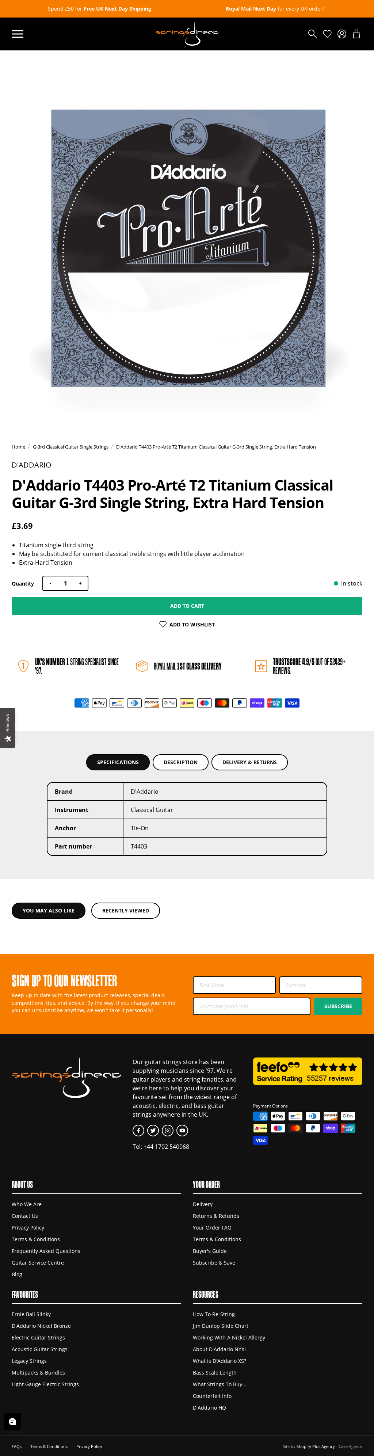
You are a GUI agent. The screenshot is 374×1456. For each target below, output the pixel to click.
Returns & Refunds (216, 1215)
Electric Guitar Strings (38, 1337)
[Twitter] (153, 1130)
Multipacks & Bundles (38, 1372)
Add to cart (187, 605)
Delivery (203, 1204)
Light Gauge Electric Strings (45, 1384)
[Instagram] (167, 1130)
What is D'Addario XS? (219, 1360)
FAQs (17, 1446)
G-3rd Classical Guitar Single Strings (70, 446)
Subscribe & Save (214, 1262)
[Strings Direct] (187, 34)
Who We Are (27, 1204)
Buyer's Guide (210, 1250)
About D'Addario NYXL (220, 1349)
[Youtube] (182, 1130)
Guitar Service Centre (38, 1262)
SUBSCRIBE (338, 1006)
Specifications (118, 762)
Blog (17, 1274)
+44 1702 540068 (166, 1147)
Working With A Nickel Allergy (229, 1337)
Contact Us (25, 1215)
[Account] (342, 34)
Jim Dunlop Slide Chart (220, 1325)
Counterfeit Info (212, 1395)
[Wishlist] (327, 34)
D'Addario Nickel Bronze (41, 1325)
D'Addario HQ (209, 1407)
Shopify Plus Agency (316, 1446)
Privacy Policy (28, 1227)
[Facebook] (138, 1130)
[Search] (312, 34)
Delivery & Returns (249, 762)
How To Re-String (214, 1314)
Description (181, 762)
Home (18, 446)
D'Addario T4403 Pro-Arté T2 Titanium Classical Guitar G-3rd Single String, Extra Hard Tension (216, 446)
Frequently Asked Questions (46, 1250)
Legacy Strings (29, 1360)
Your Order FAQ (212, 1227)
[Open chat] (12, 1421)
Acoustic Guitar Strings (40, 1349)
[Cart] (356, 34)
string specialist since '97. (77, 666)
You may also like (49, 910)
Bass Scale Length (215, 1372)
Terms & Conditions (36, 1239)
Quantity (23, 583)
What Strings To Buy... (220, 1384)
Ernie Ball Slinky (31, 1314)
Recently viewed (125, 910)
